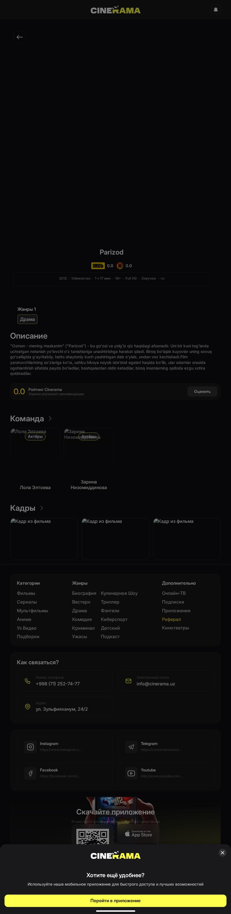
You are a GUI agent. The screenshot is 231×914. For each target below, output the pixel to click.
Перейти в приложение (115, 900)
